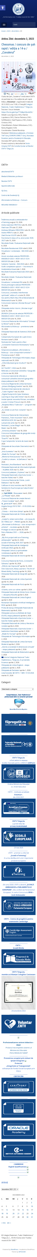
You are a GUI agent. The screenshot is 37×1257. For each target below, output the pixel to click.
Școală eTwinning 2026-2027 (12, 543)
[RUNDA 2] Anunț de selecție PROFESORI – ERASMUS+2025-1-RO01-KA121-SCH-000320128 (17, 316)
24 (32, 1213)
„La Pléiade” (6, 496)
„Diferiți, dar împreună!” (10, 566)
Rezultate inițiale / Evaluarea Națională (16, 277)
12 (7, 1210)
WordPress (14, 1249)
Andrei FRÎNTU (7, 233)
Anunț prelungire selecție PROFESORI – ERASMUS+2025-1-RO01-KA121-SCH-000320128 (16, 287)
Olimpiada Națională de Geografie (14, 574)
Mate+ (3, 428)
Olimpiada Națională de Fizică (12, 584)
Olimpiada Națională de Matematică (15, 652)
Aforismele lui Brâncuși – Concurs (14, 200)
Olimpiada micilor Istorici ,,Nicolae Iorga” (17, 308)
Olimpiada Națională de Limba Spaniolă (16, 579)
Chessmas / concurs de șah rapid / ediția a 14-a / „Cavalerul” (18, 48)
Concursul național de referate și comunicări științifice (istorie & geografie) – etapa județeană (17, 378)
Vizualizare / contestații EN (11, 282)
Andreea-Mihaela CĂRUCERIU (12, 230)
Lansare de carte (7, 423)
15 (23, 1210)
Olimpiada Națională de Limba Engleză (16, 597)
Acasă (3, 31)
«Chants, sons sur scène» (11, 589)
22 (23, 1213)
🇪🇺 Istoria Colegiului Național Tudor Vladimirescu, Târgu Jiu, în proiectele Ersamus (15, 660)
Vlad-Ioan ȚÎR (6, 227)
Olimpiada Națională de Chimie (13, 514)
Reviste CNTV (6, 181)
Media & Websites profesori (12, 176)
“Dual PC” (5, 438)
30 (27, 1217)
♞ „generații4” (7, 503)
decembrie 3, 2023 (7, 56)
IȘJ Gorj (4, 191)
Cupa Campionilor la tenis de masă (14, 441)
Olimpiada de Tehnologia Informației (15, 636)
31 (32, 1217)
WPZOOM (22, 1252)
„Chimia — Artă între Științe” (12, 511)
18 (2, 1213)
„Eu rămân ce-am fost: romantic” (13, 410)
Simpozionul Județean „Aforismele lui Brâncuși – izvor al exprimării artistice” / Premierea (16, 352)
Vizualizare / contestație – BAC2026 (15, 251)
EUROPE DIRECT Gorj (17, 135)
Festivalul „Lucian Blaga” (10, 425)
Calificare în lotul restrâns (11, 485)
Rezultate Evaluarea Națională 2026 (15, 272)
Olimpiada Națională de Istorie (13, 556)
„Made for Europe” (8, 634)
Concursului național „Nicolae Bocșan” (16, 303)
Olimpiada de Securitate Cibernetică (15, 446)
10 (32, 1206)
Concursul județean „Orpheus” (13, 472)
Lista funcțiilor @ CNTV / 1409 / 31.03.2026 (17, 673)
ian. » (9, 1223)
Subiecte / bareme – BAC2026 (12, 264)
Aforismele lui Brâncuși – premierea (15, 326)
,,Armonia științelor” (9, 431)
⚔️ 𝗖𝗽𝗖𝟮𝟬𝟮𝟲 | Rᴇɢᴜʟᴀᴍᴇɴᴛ (12, 493)
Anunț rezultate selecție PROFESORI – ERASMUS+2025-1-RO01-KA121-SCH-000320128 (15, 258)
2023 (8, 31)
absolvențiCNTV (7, 171)
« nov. (3, 1223)
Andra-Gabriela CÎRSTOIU (11, 225)
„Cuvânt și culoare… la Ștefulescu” (14, 459)
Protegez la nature (8, 530)
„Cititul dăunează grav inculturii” (13, 363)
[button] (2, 7)
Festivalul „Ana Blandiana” (11, 464)
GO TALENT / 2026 (8, 368)
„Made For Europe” (8, 454)
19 (7, 1213)
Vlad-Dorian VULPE (8, 235)
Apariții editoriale (8, 186)
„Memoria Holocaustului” (11, 457)
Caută (33, 24)
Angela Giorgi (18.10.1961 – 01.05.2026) (16, 506)
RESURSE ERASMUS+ (9, 205)
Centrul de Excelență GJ (10, 195)
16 (27, 1210)
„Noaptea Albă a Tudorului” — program (16, 405)
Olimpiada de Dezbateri (10, 670)
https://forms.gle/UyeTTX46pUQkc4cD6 (16, 112)
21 (18, 1213)
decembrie (15, 31)
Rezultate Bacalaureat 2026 (12, 248)
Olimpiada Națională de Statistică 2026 (16, 332)
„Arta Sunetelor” (7, 451)
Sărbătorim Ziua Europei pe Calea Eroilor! (17, 488)
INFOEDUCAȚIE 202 (8, 420)
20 (13, 1213)
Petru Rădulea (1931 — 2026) (12, 532)
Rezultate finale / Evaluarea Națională (15, 243)
